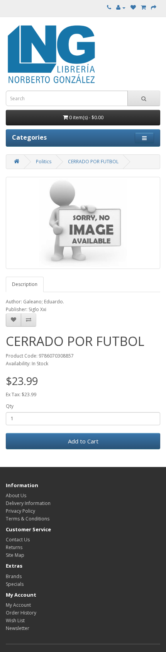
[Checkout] (153, 7)
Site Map (15, 555)
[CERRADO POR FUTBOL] (83, 223)
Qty (10, 406)
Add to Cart (83, 441)
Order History (21, 612)
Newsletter (17, 628)
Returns (14, 547)
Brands (14, 576)
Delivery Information (28, 503)
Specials (15, 584)
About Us (16, 495)
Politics (43, 161)
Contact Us (18, 539)
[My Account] (120, 7)
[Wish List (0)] (133, 7)
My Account (18, 605)
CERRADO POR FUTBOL (93, 161)
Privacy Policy (20, 511)
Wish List (15, 620)
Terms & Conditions (27, 518)
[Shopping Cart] (143, 7)
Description (24, 284)
